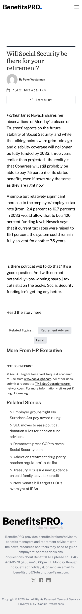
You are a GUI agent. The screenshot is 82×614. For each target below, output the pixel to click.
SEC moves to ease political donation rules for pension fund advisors (35, 431)
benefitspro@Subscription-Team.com (40, 572)
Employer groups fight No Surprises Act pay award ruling (35, 415)
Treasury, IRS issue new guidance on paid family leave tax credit (39, 473)
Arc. (27, 599)
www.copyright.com (37, 379)
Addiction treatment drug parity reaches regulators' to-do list (38, 460)
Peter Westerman (34, 79)
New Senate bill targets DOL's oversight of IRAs (36, 486)
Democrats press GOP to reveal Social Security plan (37, 447)
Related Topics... (21, 330)
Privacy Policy (27, 603)
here (37, 312)
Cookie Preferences (51, 603)
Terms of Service (67, 599)
